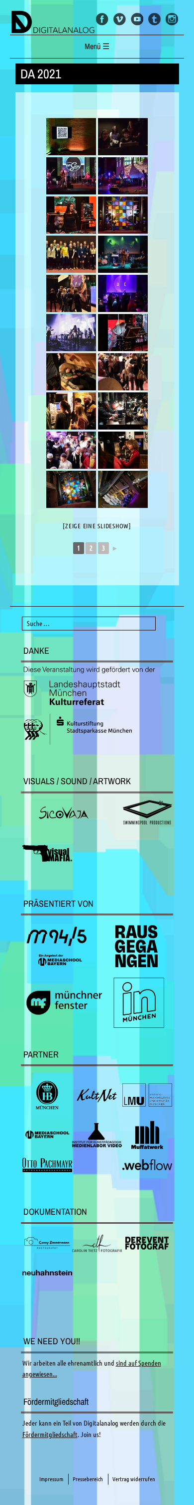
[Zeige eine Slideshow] (97, 525)
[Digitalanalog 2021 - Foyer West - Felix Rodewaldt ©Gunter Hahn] (123, 215)
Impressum (51, 1479)
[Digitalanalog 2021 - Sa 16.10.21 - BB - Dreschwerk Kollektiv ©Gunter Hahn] (123, 136)
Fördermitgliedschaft (50, 1435)
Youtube (137, 19)
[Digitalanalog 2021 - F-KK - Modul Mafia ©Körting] (123, 332)
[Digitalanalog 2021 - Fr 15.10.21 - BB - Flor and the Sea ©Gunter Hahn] (123, 254)
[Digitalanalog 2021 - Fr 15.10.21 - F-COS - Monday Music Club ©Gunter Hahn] (123, 175)
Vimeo (119, 19)
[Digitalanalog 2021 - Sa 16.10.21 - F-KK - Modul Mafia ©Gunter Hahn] (71, 215)
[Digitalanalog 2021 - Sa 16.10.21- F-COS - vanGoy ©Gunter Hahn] (71, 175)
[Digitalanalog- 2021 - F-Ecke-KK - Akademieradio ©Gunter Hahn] (71, 136)
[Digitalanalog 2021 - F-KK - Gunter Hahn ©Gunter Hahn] (71, 293)
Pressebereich (88, 1479)
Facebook (102, 19)
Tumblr (154, 19)
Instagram (172, 19)
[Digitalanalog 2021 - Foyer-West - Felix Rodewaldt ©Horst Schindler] (71, 489)
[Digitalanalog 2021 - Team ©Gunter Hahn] (71, 254)
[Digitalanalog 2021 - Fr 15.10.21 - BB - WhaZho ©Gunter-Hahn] (123, 293)
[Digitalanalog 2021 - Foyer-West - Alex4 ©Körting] (71, 371)
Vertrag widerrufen (133, 1479)
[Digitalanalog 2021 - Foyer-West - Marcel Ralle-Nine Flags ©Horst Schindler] (123, 489)
